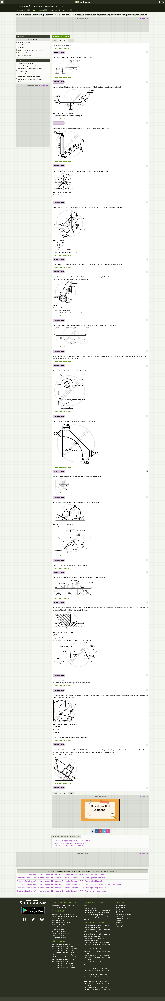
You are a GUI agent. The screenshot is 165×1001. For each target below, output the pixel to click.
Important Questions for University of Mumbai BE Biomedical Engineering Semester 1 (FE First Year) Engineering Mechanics (61, 888)
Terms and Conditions (123, 918)
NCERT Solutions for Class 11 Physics (63, 955)
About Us (119, 923)
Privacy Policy (120, 916)
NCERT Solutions (57, 918)
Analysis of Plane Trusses (25, 74)
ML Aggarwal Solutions (59, 938)
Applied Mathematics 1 (24, 45)
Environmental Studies (24, 55)
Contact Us (119, 920)
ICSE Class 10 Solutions (59, 931)
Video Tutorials (120, 908)
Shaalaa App (120, 925)
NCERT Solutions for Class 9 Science (63, 967)
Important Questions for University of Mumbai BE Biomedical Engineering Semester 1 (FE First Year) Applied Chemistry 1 (60, 874)
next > (71, 40)
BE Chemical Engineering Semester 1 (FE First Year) (71, 845)
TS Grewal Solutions (58, 929)
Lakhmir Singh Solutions (59, 927)
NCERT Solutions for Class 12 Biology (63, 950)
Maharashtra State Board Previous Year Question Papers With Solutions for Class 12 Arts (97, 945)
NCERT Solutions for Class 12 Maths (63, 944)
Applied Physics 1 (23, 47)
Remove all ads (143, 18)
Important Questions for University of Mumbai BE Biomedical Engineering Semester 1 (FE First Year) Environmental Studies (61, 891)
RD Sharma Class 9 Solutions (61, 925)
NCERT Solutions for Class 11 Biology (63, 959)
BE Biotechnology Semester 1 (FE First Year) (68, 843)
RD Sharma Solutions (58, 920)
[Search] (163, 2)
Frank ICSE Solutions (58, 935)
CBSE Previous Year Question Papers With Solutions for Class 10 (97, 939)
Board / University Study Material (94, 903)
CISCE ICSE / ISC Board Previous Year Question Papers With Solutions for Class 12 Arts (97, 970)
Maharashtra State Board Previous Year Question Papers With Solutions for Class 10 (97, 964)
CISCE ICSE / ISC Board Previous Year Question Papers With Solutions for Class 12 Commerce (97, 977)
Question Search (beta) (123, 914)
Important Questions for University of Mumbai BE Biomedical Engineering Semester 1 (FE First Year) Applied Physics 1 (59, 881)
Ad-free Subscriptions (123, 927)
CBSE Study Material (90, 908)
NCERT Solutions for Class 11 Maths (63, 953)
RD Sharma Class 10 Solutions (61, 923)
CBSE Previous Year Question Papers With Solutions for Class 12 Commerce (97, 931)
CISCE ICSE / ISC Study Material (94, 915)
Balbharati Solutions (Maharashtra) (63, 914)
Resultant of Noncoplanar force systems (29, 76)
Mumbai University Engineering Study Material (96, 918)
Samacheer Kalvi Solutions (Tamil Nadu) (64, 916)
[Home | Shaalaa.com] (76, 2)
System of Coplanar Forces (25, 63)
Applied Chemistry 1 (24, 42)
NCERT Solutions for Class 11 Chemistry (64, 957)
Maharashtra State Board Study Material (97, 910)
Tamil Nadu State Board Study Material (96, 912)
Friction (20, 82)
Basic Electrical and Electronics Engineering (30, 50)
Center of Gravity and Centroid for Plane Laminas (32, 66)
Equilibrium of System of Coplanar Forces (30, 68)
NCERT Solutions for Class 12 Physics (63, 946)
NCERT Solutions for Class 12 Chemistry (64, 948)
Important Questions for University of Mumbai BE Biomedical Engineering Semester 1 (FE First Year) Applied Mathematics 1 (61, 878)
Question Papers (121, 910)
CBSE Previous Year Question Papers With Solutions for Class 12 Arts (97, 926)
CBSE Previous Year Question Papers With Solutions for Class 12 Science (97, 935)
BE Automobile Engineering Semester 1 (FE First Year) (72, 841)
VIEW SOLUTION (59, 52)
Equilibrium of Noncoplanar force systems (30, 79)
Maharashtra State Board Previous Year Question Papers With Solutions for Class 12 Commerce (97, 951)
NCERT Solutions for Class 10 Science (63, 963)
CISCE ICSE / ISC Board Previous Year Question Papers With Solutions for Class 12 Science (97, 983)
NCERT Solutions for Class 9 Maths (63, 965)
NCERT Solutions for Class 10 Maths (63, 961)
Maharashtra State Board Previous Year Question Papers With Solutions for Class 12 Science (97, 957)
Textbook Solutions (59, 911)
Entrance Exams (121, 905)
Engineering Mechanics (25, 53)
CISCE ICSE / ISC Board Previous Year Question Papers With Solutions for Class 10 (97, 990)
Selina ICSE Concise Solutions (61, 933)
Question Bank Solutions (124, 912)
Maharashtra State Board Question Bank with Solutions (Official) (65, 907)
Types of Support (23, 71)
